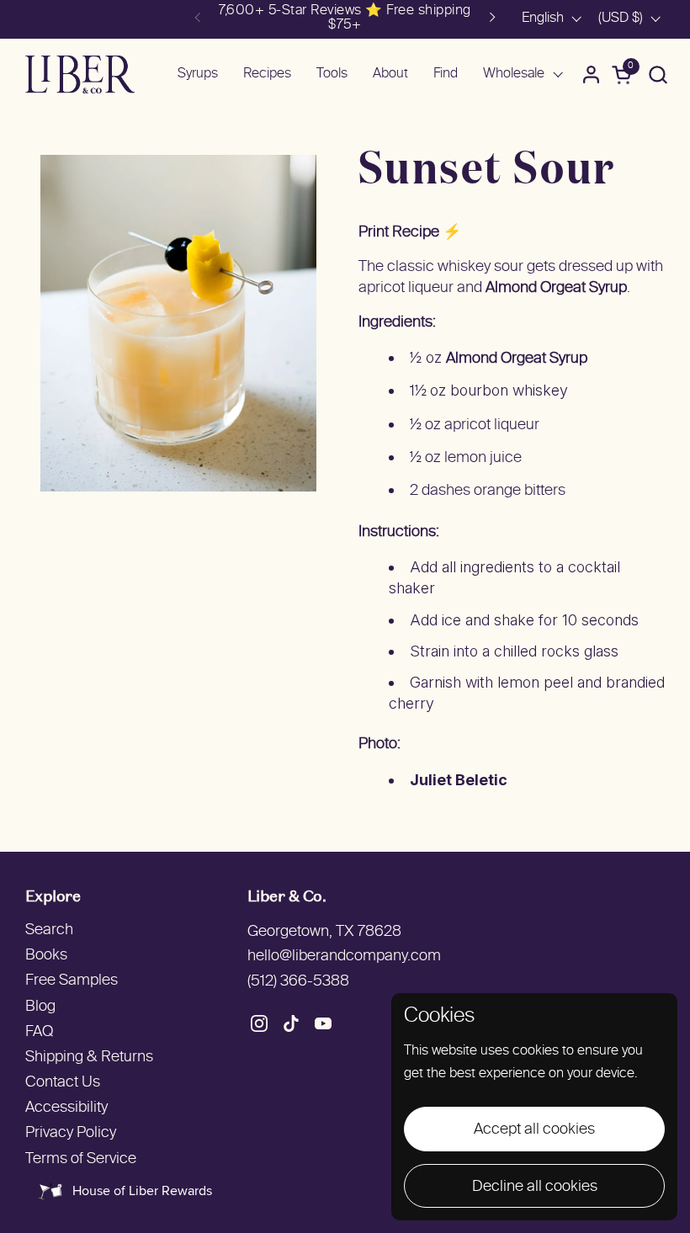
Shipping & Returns (89, 1057)
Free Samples (71, 981)
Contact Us (62, 1083)
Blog (40, 1007)
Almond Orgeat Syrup (556, 288)
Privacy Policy (70, 1133)
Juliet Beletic (458, 780)
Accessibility (66, 1108)
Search (49, 930)
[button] (657, 74)
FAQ (39, 1032)
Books (46, 956)
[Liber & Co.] (80, 74)
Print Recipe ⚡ (409, 233)
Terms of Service (80, 1159)
